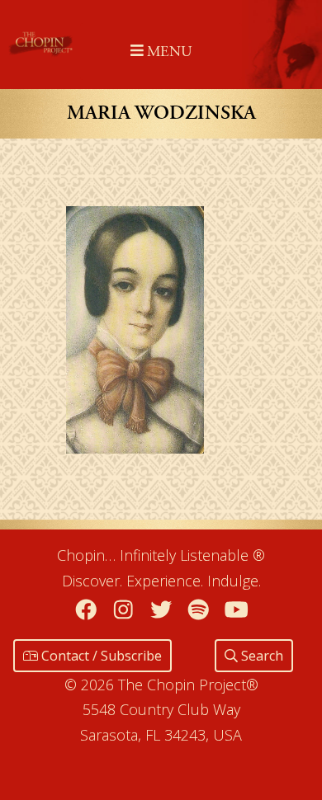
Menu (167, 51)
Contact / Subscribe (100, 656)
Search (260, 656)
